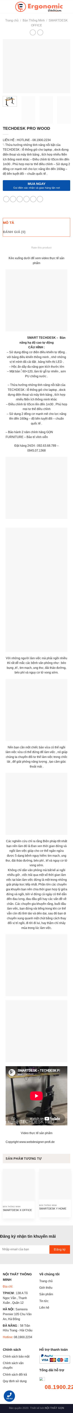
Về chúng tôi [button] (49, 1274)
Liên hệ (44, 1307)
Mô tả (8, 223)
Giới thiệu (45, 1287)
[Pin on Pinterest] (33, 199)
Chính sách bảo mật (16, 1356)
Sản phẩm (46, 1294)
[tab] (36, 222)
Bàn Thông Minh (34, 20)
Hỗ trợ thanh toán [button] (53, 1349)
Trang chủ (12, 20)
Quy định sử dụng (15, 1381)
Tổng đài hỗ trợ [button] (51, 1370)
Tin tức (43, 1301)
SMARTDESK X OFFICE (17, 1210)
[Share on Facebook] (13, 199)
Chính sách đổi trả (15, 1374)
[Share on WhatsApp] (6, 199)
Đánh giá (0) (14, 232)
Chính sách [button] (12, 1349)
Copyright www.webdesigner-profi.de (30, 1141)
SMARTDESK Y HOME (52, 1208)
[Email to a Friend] (26, 199)
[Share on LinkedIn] (40, 199)
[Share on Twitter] (20, 199)
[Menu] (5, 6)
